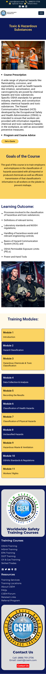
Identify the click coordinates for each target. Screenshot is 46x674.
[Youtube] (23, 6)
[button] (23, 666)
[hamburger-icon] (41, 13)
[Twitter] (5, 569)
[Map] (12, 569)
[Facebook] (20, 6)
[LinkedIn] (26, 6)
